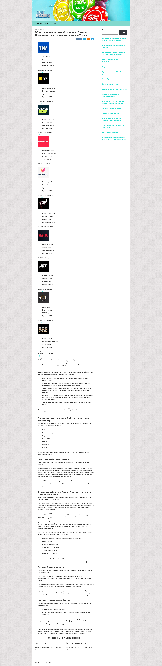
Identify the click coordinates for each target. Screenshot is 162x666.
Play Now (40, 72)
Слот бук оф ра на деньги (76, 643)
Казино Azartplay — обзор (110, 84)
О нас (54, 23)
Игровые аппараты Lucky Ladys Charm (114, 89)
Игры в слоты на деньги (110, 132)
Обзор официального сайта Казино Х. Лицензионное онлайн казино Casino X (114, 140)
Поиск (104, 29)
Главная (39, 23)
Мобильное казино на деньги (111, 108)
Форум (104, 67)
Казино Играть (40, 643)
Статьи (47, 23)
